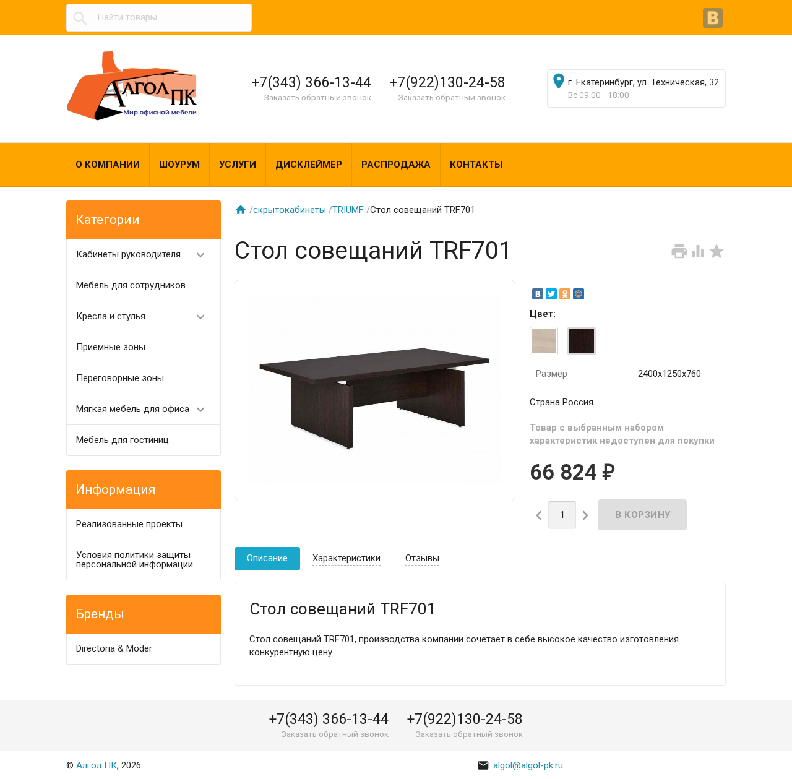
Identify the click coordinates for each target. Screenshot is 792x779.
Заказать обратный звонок (317, 97)
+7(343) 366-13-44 (311, 82)
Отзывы (422, 558)
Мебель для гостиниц (122, 439)
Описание (267, 558)
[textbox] (159, 18)
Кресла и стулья (142, 316)
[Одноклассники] (564, 293)
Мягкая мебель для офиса (142, 409)
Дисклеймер (308, 164)
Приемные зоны (110, 347)
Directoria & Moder (114, 648)
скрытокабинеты (289, 209)
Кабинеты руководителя (142, 254)
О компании (107, 164)
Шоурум (179, 164)
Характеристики (346, 558)
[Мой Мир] (578, 293)
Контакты (476, 164)
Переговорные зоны (120, 378)
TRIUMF (348, 209)
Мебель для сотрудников (131, 285)
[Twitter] (551, 293)
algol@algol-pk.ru (520, 765)
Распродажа (396, 164)
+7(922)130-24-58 (448, 82)
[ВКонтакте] (714, 19)
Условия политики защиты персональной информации (134, 559)
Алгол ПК (96, 765)
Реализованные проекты (129, 524)
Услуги (237, 164)
